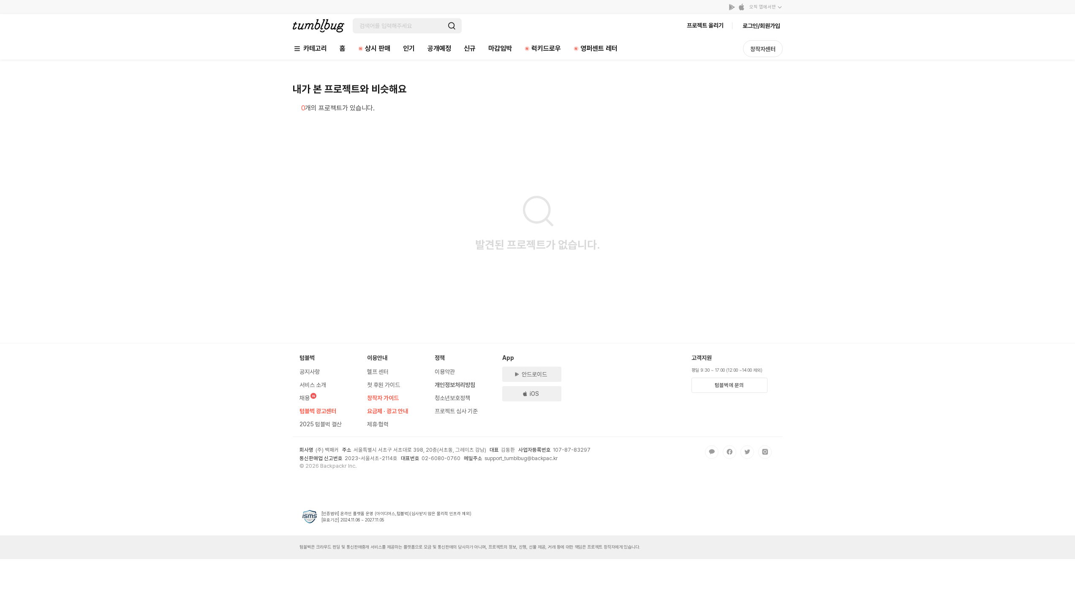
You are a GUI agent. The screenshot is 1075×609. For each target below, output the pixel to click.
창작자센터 (763, 49)
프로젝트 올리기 (705, 25)
